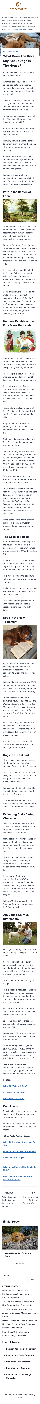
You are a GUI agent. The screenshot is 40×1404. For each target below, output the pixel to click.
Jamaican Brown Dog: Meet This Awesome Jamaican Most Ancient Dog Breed (20, 1313)
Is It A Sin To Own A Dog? (15, 1086)
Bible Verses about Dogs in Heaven (19, 1151)
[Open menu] (36, 6)
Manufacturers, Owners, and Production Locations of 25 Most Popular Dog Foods (17, 1294)
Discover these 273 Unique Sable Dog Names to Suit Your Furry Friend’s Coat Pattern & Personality (20, 1324)
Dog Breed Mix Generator (18, 1362)
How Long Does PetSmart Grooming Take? (30, 1198)
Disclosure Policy (17, 29)
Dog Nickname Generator (18, 1368)
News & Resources (10, 51)
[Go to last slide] (5, 1244)
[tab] (16, 1263)
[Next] (34, 1244)
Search (5, 1275)
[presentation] (20, 1238)
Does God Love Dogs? (13, 1158)
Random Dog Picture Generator (21, 1349)
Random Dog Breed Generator (20, 1355)
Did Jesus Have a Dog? (14, 1092)
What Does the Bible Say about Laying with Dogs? (9, 1199)
